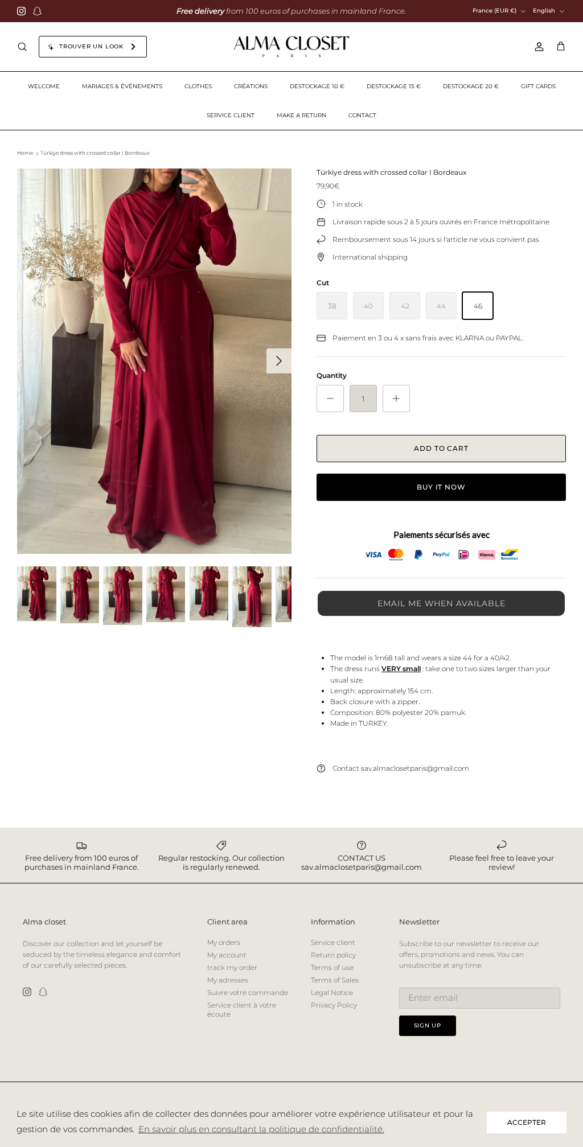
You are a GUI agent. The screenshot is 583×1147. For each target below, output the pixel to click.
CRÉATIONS (251, 86)
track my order (232, 967)
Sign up (428, 1025)
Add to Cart (441, 448)
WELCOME (44, 86)
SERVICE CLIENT (230, 115)
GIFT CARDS (538, 86)
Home (25, 153)
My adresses (227, 980)
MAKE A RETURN (301, 115)
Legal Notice (332, 992)
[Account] (536, 47)
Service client (333, 942)
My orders (223, 942)
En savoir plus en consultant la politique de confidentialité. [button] (261, 1129)
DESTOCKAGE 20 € (471, 86)
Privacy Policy (334, 1005)
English (544, 10)
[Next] (279, 360)
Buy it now (441, 487)
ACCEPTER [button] (526, 1122)
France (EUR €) (494, 10)
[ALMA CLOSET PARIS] (291, 47)
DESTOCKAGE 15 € (394, 86)
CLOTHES (198, 86)
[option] (154, 360)
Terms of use (332, 967)
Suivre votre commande (247, 992)
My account (227, 955)
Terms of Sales (335, 980)
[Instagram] (21, 11)
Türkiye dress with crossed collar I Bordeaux (95, 153)
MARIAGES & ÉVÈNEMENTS (122, 86)
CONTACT (362, 115)
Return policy (333, 955)
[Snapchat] (37, 11)
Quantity (332, 375)
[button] (441, 603)
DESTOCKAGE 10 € (317, 86)
